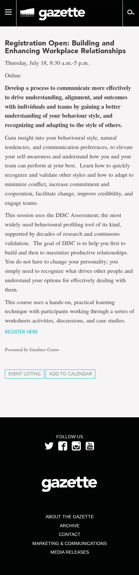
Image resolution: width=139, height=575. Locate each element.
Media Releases (69, 552)
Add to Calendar (70, 374)
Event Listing (24, 374)
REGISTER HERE (21, 332)
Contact (69, 534)
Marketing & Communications (69, 543)
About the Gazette (70, 516)
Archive (70, 525)
